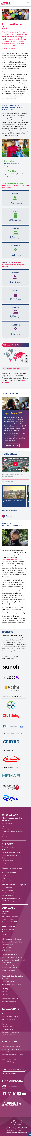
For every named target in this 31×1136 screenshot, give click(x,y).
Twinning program (7, 895)
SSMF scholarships (7, 890)
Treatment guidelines (8, 970)
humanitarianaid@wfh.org (9, 559)
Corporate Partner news (9, 1035)
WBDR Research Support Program (12, 898)
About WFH (6, 821)
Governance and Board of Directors (12, 831)
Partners (5, 1024)
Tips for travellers (7, 881)
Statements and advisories (9, 967)
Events (4, 1014)
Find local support (7, 850)
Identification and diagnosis (12, 939)
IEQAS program (6, 947)
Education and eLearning (9, 1001)
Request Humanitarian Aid (12, 868)
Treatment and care (9, 955)
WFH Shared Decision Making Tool (12, 957)
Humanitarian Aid (8, 927)
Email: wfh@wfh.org (8, 1062)
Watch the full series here (9, 510)
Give (3, 858)
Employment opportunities (10, 1073)
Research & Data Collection (12, 976)
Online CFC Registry (8, 965)
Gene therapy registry (8, 981)
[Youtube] (24, 1094)
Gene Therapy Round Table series (12, 922)
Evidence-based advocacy (10, 919)
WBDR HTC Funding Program (11, 901)
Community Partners (8, 1029)
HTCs (3, 878)
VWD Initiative (6, 950)
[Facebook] (4, 1094)
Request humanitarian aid (9, 855)
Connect (4, 863)
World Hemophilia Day (8, 1019)
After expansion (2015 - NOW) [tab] (12, 368)
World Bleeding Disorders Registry (12, 984)
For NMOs (5, 991)
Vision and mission (7, 823)
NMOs (4, 834)
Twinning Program (20, 428)
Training (5, 989)
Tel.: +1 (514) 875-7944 (9, 1059)
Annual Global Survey (8, 979)
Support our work (9, 847)
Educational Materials (10, 999)
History (4, 826)
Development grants (8, 893)
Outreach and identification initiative (12, 942)
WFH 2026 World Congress (10, 1016)
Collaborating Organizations (10, 1032)
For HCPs (5, 994)
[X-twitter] (14, 1094)
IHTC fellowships (7, 887)
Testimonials (5, 932)
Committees (5, 837)
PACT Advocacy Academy (10, 916)
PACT (4, 914)
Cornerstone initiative (8, 944)
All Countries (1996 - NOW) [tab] (11, 345)
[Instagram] (9, 1094)
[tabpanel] (15, 356)
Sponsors (4, 934)
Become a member (7, 860)
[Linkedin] (19, 1094)
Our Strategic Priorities (9, 829)
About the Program (8, 929)
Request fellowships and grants (11, 852)
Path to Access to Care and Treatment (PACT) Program (15, 426)
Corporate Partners (7, 1026)
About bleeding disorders (12, 818)
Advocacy (5, 911)
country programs (14, 430)
